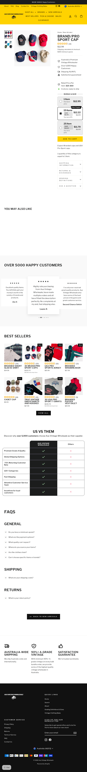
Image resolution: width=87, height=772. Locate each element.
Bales (58, 16)
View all (43, 413)
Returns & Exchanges (65, 172)
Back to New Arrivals (45, 616)
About (6, 6)
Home (60, 32)
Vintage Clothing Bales (39, 6)
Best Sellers (32, 16)
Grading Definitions (65, 179)
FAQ (12, 6)
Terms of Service (10, 735)
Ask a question (67, 186)
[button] (70, 101)
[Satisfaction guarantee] (60, 646)
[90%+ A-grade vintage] (33, 646)
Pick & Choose (47, 16)
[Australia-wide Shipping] (7, 646)
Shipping (61, 49)
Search (47, 702)
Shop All (29, 12)
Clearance (43, 20)
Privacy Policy (9, 724)
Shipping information (66, 164)
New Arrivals (55, 12)
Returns (7, 731)
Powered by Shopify (43, 764)
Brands (41, 12)
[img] (63, 44)
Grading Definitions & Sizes (54, 709)
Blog (17, 6)
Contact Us (25, 6)
